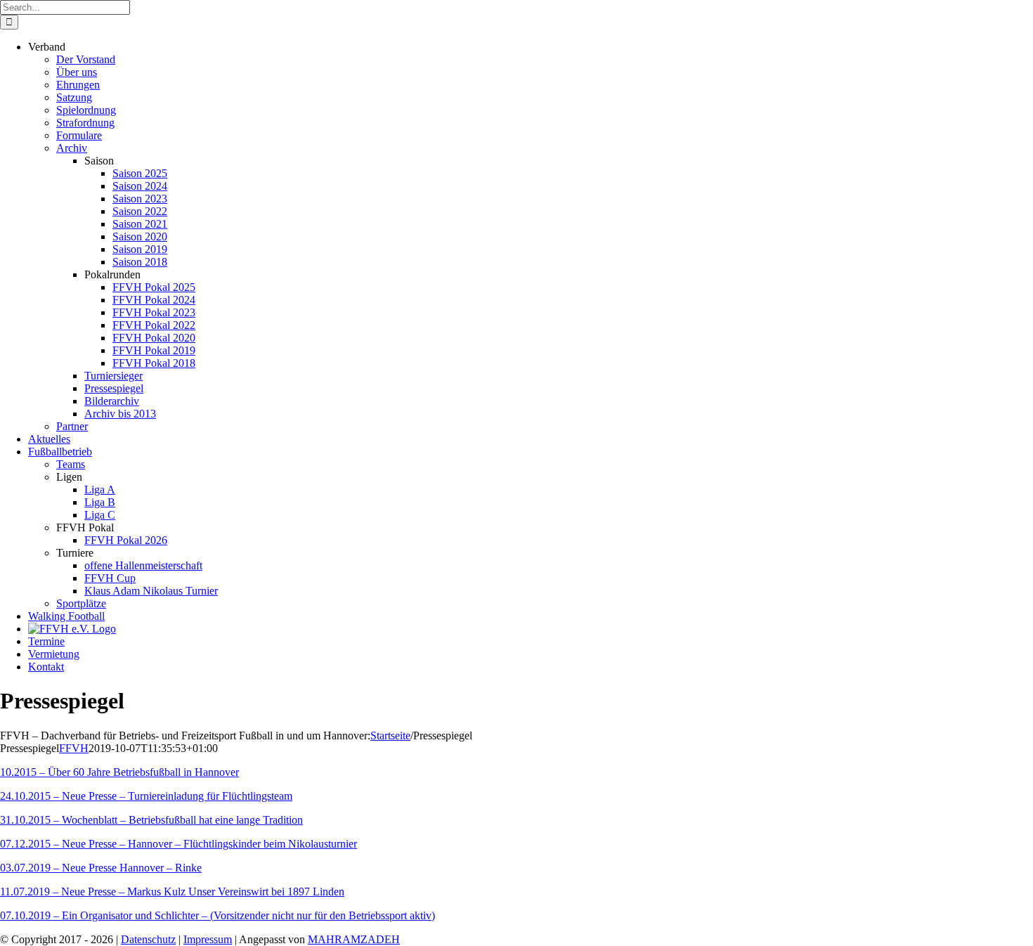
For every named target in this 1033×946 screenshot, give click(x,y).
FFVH (74, 748)
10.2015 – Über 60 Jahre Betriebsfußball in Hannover (119, 772)
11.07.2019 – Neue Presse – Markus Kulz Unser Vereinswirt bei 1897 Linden (172, 892)
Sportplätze (81, 603)
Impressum (207, 939)
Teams (70, 464)
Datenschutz (148, 939)
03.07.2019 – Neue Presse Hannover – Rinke (101, 868)
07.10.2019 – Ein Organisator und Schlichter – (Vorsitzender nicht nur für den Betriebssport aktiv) (217, 915)
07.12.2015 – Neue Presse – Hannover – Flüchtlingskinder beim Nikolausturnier (178, 844)
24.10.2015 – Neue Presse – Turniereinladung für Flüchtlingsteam (146, 796)
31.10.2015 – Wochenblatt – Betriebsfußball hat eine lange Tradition (151, 820)
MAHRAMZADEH (354, 939)
